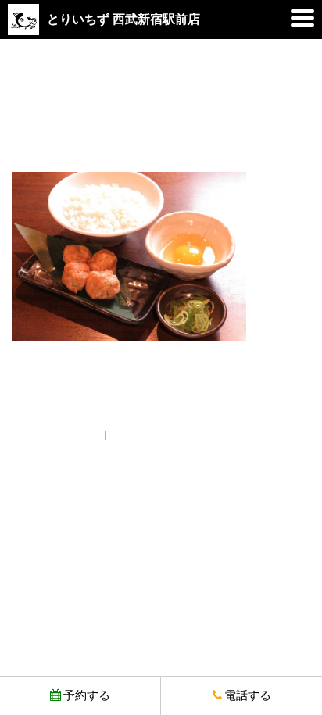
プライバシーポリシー (161, 434)
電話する (247, 695)
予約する (86, 695)
